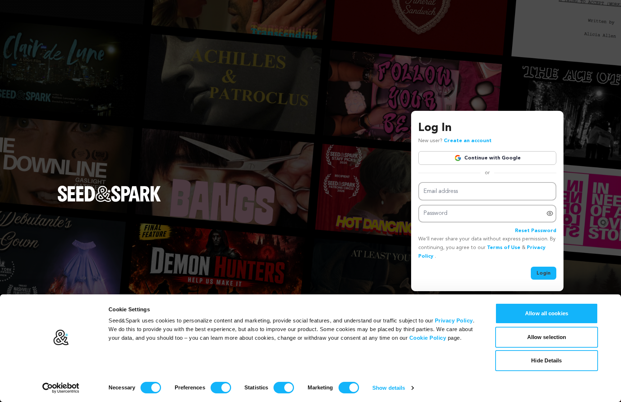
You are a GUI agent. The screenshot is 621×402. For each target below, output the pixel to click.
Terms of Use (504, 247)
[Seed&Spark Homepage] (109, 201)
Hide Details (546, 360)
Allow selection (546, 337)
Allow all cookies (546, 313)
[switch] (221, 387)
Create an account (468, 140)
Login (544, 273)
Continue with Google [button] (492, 158)
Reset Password (535, 230)
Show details (388, 388)
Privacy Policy (454, 320)
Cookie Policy (427, 338)
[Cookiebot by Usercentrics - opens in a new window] (60, 388)
